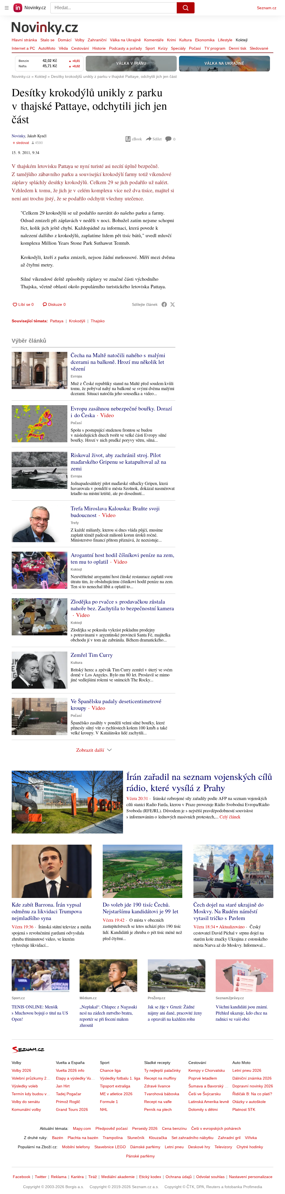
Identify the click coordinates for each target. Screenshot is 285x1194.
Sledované (259, 48)
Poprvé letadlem (202, 1078)
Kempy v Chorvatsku (206, 1070)
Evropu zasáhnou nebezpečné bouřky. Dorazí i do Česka (121, 412)
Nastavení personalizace (250, 1176)
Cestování (80, 48)
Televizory (223, 1147)
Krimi (171, 40)
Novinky (18, 135)
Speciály (178, 48)
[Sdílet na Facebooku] (164, 304)
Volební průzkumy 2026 (32, 1078)
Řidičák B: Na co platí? (252, 1094)
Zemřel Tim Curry (92, 655)
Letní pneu (174, 1147)
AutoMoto (46, 48)
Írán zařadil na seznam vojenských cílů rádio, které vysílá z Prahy (199, 782)
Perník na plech (158, 1109)
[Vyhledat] (186, 7)
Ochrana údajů (179, 1176)
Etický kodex (150, 1176)
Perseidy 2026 (145, 1128)
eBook (137, 138)
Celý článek (230, 817)
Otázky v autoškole (249, 1101)
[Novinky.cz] (45, 28)
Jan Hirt (63, 1086)
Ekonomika (205, 40)
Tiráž (92, 1176)
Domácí (65, 40)
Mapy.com (82, 1128)
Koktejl (241, 40)
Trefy (75, 523)
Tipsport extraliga (115, 1086)
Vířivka (251, 1137)
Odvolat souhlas (210, 1176)
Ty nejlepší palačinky (162, 1070)
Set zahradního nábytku (192, 1137)
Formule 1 (109, 1101)
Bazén (57, 1137)
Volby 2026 (21, 1070)
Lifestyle (225, 40)
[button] (39, 370)
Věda (63, 48)
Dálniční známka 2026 (252, 1078)
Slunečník (135, 1137)
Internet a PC (23, 48)
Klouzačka (158, 1137)
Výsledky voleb (25, 1086)
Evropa (76, 376)
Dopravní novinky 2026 (252, 1086)
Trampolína (113, 1137)
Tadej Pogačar (68, 1094)
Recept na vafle (158, 1101)
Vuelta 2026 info (70, 1070)
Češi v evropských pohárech (216, 1128)
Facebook (21, 1176)
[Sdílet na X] (172, 304)
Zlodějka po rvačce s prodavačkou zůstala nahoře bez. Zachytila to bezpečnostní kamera (122, 605)
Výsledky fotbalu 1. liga (120, 1078)
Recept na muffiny (160, 1078)
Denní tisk (237, 48)
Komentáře (154, 40)
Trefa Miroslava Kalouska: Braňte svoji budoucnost (115, 511)
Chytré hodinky (250, 1147)
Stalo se (47, 40)
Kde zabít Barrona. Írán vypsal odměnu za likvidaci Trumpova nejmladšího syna (47, 911)
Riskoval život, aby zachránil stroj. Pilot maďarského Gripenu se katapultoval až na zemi (118, 461)
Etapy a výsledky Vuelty (76, 1078)
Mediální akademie (118, 1176)
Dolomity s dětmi (203, 1109)
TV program (214, 48)
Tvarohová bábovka (161, 1094)
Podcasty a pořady (125, 48)
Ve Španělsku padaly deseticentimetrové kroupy (116, 704)
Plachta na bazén (83, 1137)
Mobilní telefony (76, 1147)
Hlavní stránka (24, 40)
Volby (79, 40)
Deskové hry (199, 1147)
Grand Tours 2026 (72, 1109)
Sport (150, 48)
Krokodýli (77, 321)
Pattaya (56, 321)
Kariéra (77, 1176)
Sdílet (157, 138)
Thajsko (98, 321)
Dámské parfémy (145, 1147)
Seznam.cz (266, 8)
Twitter (40, 1176)
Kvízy (163, 48)
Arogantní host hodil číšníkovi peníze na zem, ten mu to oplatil (122, 558)
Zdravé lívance (157, 1086)
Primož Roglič (68, 1101)
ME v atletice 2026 (116, 1094)
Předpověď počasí (111, 1128)
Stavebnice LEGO (110, 1147)
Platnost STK (243, 1109)
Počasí (195, 48)
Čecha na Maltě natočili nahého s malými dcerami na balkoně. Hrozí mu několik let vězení (118, 361)
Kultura (185, 40)
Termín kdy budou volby (33, 1094)
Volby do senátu (26, 1101)
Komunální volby (26, 1109)
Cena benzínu (174, 1128)
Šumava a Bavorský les (209, 1086)
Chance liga (110, 1070)
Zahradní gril (229, 1137)
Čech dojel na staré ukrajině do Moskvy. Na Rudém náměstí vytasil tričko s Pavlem (228, 911)
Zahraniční (97, 40)
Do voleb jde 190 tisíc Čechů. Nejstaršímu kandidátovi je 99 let (140, 908)
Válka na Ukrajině (125, 40)
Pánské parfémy (140, 1156)
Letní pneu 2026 (246, 1070)
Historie (99, 48)
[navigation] (6, 7)
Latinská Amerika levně (208, 1101)
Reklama (59, 1176)
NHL (104, 1109)
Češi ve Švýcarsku (204, 1094)
